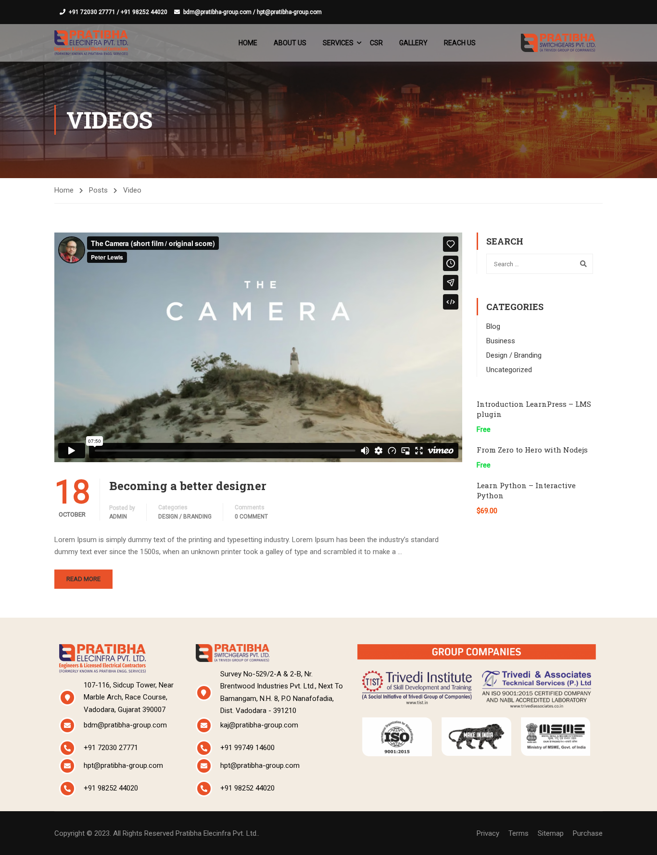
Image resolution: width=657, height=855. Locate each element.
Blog (493, 326)
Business (500, 341)
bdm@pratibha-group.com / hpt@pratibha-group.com (252, 12)
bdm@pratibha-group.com (125, 725)
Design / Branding (185, 516)
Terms (518, 833)
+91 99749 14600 (247, 747)
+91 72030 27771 (111, 747)
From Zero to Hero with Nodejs (532, 449)
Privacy (488, 833)
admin (118, 516)
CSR (376, 43)
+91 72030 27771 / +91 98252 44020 (118, 12)
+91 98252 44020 (111, 788)
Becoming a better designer (187, 485)
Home (64, 190)
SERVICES (338, 43)
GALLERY (413, 43)
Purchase (588, 833)
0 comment (251, 516)
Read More (83, 579)
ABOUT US (290, 43)
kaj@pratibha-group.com (259, 725)
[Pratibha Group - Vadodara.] (91, 42)
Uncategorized (509, 369)
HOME (248, 43)
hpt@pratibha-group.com (123, 765)
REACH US (460, 43)
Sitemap (551, 833)
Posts (98, 190)
